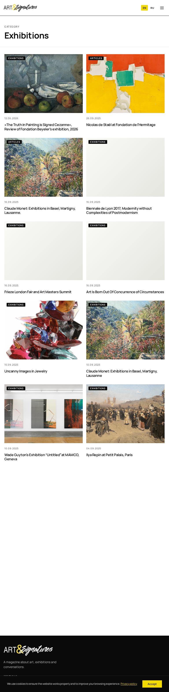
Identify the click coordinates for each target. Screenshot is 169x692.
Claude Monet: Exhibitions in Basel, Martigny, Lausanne (122, 373)
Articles (96, 58)
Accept (152, 684)
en (144, 7)
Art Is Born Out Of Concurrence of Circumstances (125, 291)
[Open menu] (161, 7)
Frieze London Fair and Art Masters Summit (38, 291)
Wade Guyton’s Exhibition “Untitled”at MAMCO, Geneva (41, 456)
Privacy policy (129, 684)
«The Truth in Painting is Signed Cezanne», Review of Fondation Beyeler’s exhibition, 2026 (41, 126)
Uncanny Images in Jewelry (25, 371)
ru (152, 7)
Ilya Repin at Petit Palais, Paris (109, 454)
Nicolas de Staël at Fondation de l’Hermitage (120, 124)
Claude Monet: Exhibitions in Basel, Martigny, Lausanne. (40, 210)
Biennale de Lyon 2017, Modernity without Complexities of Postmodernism (119, 210)
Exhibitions (16, 58)
